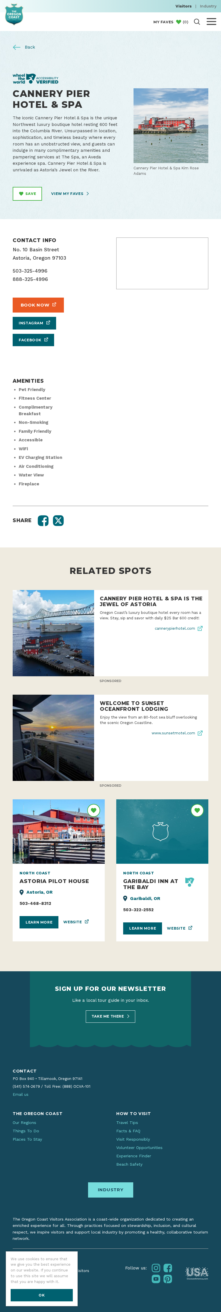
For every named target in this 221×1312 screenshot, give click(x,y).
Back (29, 47)
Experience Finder (133, 1156)
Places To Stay (27, 1139)
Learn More (39, 922)
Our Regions (24, 1122)
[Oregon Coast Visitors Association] (14, 14)
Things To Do (26, 1131)
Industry (208, 6)
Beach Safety (129, 1164)
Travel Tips (127, 1122)
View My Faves (67, 193)
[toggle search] (196, 22)
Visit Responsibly (133, 1139)
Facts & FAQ (128, 1131)
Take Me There (108, 1016)
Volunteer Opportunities (139, 1147)
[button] (43, 520)
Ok (42, 1295)
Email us (20, 1094)
